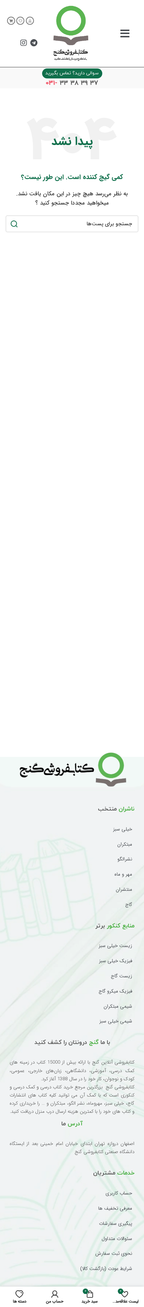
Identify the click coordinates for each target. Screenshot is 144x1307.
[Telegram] (33, 43)
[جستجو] (14, 223)
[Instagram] (23, 43)
